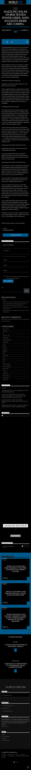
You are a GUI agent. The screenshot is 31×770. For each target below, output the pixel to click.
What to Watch (6, 375)
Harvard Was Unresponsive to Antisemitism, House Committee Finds (16, 665)
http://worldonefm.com (8, 705)
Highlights (5, 351)
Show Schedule (6, 736)
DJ (3, 333)
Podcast (11, 754)
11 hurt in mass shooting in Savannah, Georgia (16, 645)
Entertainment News (7, 340)
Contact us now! (6, 740)
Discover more (5, 726)
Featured (4, 346)
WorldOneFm (16, 30)
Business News (6, 329)
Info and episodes (15, 535)
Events (4, 344)
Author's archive (15, 235)
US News (15, 9)
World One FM (15, 687)
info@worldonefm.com (8, 711)
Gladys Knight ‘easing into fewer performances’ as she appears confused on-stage (15, 401)
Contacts (11, 756)
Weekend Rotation (8, 546)
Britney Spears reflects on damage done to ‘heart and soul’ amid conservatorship (15, 406)
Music (4, 353)
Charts (5, 756)
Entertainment (5, 337)
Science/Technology (7, 366)
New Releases (5, 355)
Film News (5, 348)
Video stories (5, 373)
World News (5, 379)
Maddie (4, 299)
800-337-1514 (6, 708)
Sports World (5, 368)
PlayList (4, 359)
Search (3, 287)
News (4, 357)
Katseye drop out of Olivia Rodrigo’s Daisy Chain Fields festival (16, 301)
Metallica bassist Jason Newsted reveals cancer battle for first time (15, 593)
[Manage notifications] (28, 767)
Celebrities (5, 331)
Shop (4, 734)
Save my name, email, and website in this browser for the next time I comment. (17, 276)
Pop (3, 362)
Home (4, 754)
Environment (5, 342)
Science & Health (6, 364)
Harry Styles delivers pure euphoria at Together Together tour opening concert (15, 568)
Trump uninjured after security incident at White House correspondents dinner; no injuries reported (15, 617)
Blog (17, 754)
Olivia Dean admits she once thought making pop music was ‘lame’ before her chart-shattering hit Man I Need (14, 396)
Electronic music (6, 335)
